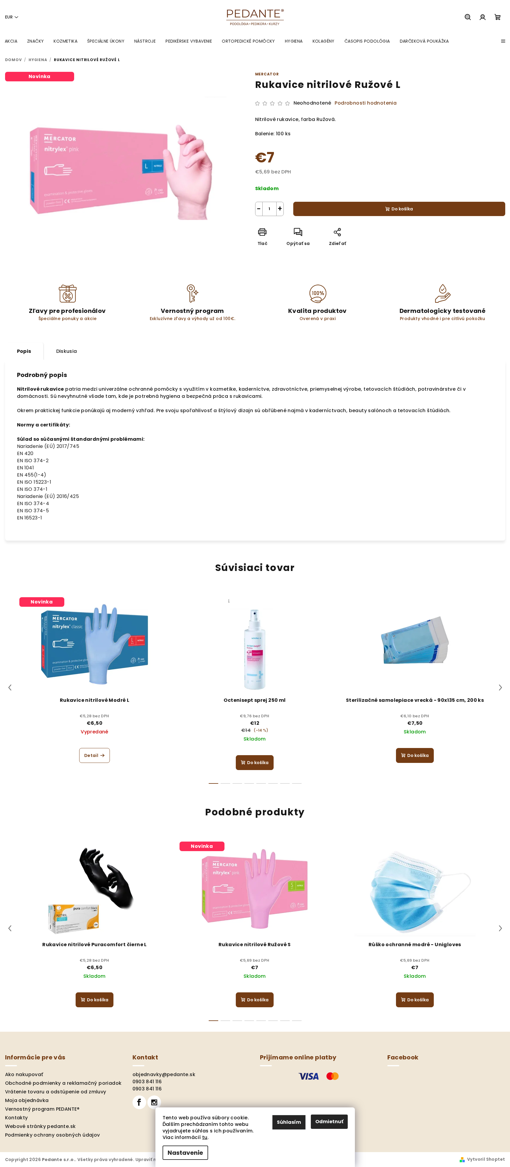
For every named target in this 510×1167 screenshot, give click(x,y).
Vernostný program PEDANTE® (42, 1109)
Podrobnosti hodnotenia (366, 103)
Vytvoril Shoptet (486, 1159)
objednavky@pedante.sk (163, 1074)
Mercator (267, 74)
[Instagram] (154, 1102)
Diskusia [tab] (66, 351)
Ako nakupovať (24, 1074)
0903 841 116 (147, 1081)
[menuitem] (11, 41)
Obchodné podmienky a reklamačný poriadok (63, 1083)
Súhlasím (289, 1122)
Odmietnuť (329, 1121)
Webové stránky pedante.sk (40, 1126)
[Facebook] (139, 1102)
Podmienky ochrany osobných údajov (52, 1135)
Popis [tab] (24, 351)
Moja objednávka (27, 1100)
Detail (91, 755)
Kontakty (16, 1117)
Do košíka (402, 209)
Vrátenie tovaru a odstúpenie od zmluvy (55, 1091)
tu (205, 1137)
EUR (9, 17)
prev (10, 687)
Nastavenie (185, 1153)
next (500, 687)
